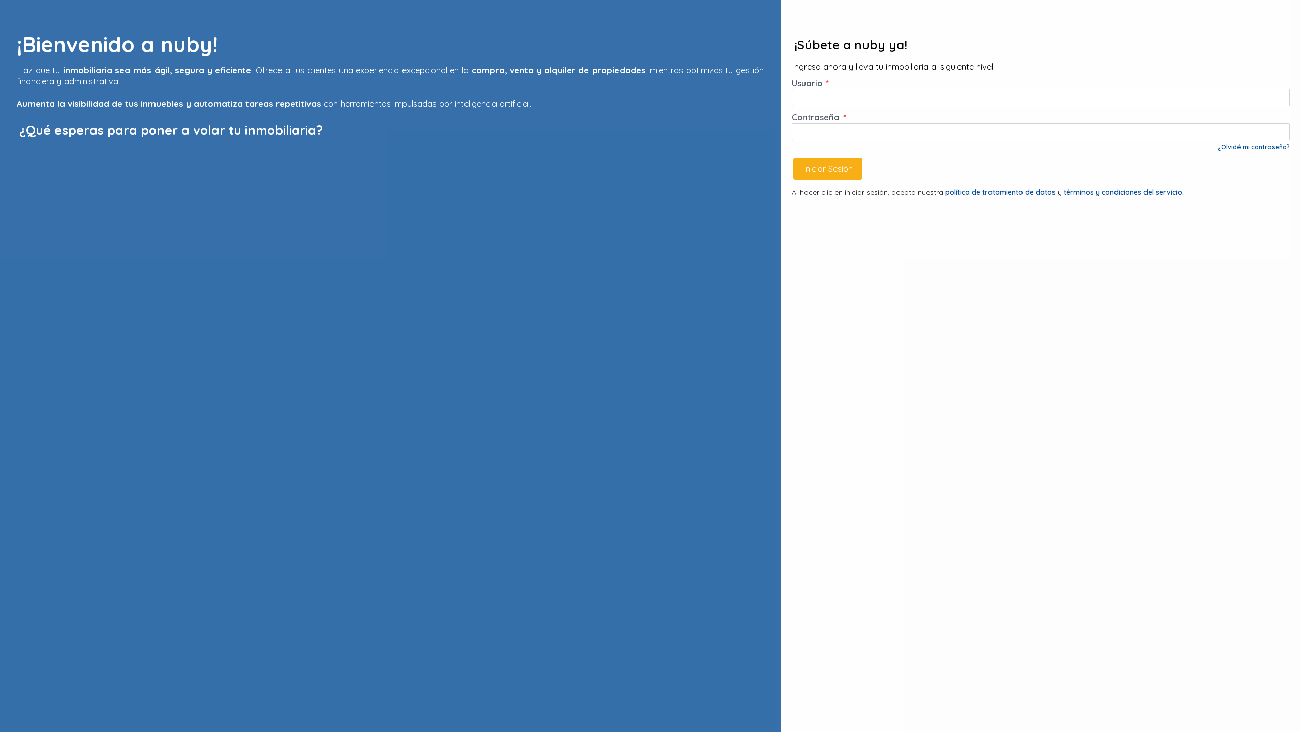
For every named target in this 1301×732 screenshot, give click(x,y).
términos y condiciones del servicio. (1124, 192)
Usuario (810, 83)
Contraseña (818, 117)
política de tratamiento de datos (1001, 192)
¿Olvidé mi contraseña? (1254, 147)
